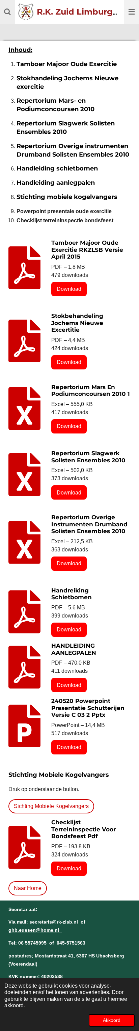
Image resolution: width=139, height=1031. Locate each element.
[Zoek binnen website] (7, 12)
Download (69, 289)
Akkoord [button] (111, 1020)
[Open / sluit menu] (131, 12)
